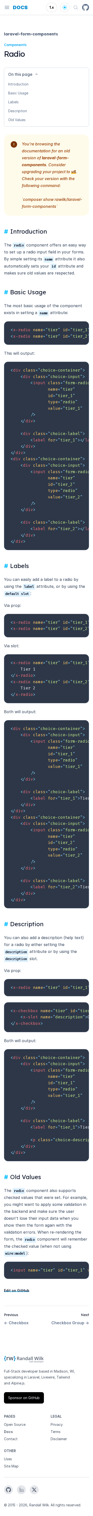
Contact (11, 1439)
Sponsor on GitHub (24, 1398)
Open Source (15, 1424)
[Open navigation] (7, 7)
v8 (73, 171)
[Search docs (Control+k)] (76, 7)
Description (17, 111)
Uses (8, 1459)
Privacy (57, 1424)
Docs (8, 1432)
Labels (13, 102)
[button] (46, 74)
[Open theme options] (64, 7)
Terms (56, 1432)
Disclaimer (59, 1439)
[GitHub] (85, 7)
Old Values (17, 120)
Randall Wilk (39, 1505)
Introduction (18, 84)
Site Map (11, 1466)
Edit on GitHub (16, 1290)
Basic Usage (18, 93)
